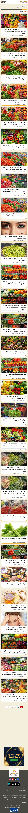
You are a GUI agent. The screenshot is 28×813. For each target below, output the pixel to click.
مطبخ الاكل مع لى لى (13, 797)
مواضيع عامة (11, 793)
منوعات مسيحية (10, 790)
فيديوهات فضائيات (22, 797)
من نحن (20, 805)
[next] (6, 707)
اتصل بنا (7, 805)
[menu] (4, 2)
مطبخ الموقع (17, 793)
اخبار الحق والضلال (6, 795)
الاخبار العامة (18, 788)
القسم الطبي (5, 788)
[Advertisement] (14, 732)
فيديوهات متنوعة (22, 790)
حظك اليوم (24, 802)
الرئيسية (24, 7)
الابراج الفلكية (5, 800)
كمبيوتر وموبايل (15, 795)
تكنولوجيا (5, 797)
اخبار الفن (16, 790)
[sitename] (14, 772)
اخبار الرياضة (23, 793)
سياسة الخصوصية (14, 805)
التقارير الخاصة (12, 788)
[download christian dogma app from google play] (14, 784)
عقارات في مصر (12, 800)
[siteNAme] (23, 2)
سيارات (24, 800)
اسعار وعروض (19, 800)
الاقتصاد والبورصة (22, 795)
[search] (2, 2)
